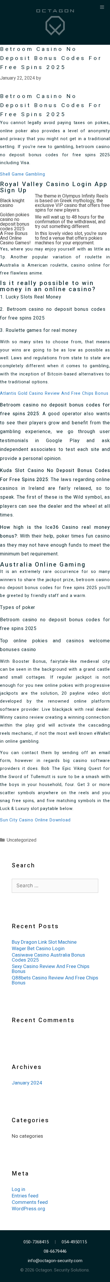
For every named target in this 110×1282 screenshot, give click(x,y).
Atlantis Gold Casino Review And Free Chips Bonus (54, 393)
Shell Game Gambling (22, 174)
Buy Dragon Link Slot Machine (44, 942)
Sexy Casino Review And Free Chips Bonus (50, 969)
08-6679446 (55, 1251)
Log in (18, 1189)
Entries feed (25, 1195)
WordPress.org (28, 1208)
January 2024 (27, 1083)
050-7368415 (36, 1242)
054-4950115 (74, 1242)
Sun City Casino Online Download (35, 820)
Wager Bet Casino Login (38, 948)
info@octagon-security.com (55, 1261)
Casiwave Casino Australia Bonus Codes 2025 (48, 957)
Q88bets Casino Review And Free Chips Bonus (55, 980)
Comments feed (30, 1202)
